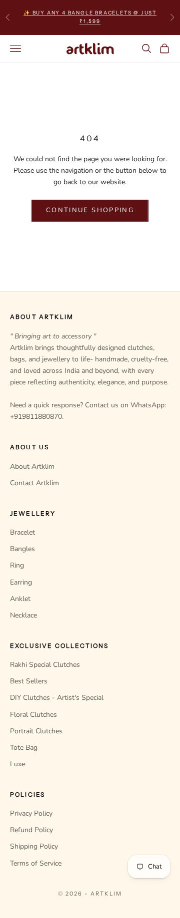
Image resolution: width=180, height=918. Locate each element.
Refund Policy (31, 830)
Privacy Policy (31, 813)
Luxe (17, 764)
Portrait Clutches (36, 731)
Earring (21, 582)
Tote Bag (24, 747)
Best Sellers (29, 681)
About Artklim (32, 466)
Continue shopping (90, 210)
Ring (17, 565)
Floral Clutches (33, 714)
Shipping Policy (34, 846)
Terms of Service (36, 863)
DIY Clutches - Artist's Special (57, 697)
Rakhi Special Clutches (45, 664)
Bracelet (22, 532)
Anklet (20, 599)
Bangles (22, 549)
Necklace (23, 615)
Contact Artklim (34, 483)
